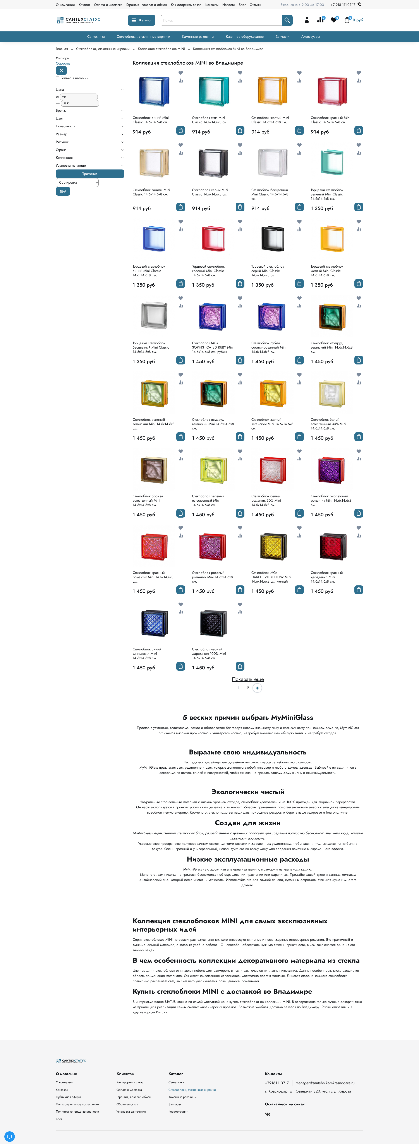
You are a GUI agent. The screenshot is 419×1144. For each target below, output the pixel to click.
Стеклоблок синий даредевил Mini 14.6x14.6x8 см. (147, 653)
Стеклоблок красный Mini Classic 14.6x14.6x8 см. (330, 120)
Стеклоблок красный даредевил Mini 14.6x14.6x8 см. (327, 577)
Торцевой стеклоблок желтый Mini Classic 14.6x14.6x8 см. (327, 271)
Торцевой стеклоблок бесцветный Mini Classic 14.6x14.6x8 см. (151, 347)
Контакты (211, 4)
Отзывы (255, 4)
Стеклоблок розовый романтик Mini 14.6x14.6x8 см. (212, 577)
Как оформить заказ (186, 4)
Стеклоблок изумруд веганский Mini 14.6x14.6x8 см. (332, 347)
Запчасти (282, 36)
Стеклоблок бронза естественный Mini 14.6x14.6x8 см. (148, 500)
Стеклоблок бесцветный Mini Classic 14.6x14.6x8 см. (269, 194)
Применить (90, 173)
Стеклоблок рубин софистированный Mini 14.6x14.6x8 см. (268, 347)
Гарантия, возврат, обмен (134, 1097)
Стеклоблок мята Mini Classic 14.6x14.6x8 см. (210, 120)
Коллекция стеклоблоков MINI (161, 48)
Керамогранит (177, 1111)
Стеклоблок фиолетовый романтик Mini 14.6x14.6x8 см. (331, 500)
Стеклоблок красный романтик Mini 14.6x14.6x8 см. (153, 577)
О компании (65, 4)
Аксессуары (310, 36)
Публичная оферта (68, 1097)
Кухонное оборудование (245, 36)
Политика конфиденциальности (77, 1111)
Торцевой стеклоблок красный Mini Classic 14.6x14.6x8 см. (208, 271)
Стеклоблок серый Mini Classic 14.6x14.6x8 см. (210, 192)
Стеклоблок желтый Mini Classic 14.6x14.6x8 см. (270, 120)
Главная (62, 48)
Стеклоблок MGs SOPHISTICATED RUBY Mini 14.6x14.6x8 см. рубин (213, 347)
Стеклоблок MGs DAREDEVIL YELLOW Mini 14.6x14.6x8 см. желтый (271, 577)
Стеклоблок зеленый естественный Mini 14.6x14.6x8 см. (208, 500)
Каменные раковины (198, 36)
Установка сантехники (131, 1111)
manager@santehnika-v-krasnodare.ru (325, 1083)
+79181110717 (277, 1083)
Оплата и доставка (108, 4)
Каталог (84, 4)
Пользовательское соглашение (77, 1104)
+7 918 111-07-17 (343, 4)
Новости (228, 4)
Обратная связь (127, 1104)
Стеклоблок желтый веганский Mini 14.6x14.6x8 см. (272, 424)
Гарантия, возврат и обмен (146, 4)
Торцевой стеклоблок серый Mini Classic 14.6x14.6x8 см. (267, 271)
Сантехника (96, 36)
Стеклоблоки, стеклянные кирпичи (143, 36)
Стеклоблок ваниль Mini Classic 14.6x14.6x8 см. (151, 192)
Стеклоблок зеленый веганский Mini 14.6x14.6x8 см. (154, 424)
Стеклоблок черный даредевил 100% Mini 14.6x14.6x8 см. (209, 653)
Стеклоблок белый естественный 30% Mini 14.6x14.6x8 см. (328, 424)
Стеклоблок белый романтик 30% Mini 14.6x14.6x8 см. (266, 500)
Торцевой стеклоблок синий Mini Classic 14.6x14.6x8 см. (149, 271)
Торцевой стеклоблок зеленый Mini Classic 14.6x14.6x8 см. (327, 194)
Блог (242, 4)
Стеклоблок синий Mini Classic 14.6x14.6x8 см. (151, 120)
